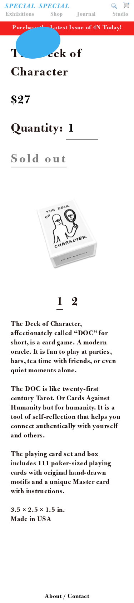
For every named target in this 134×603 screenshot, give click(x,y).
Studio (121, 15)
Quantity (35, 129)
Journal (86, 15)
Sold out (39, 160)
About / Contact (67, 597)
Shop (56, 15)
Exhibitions (19, 15)
